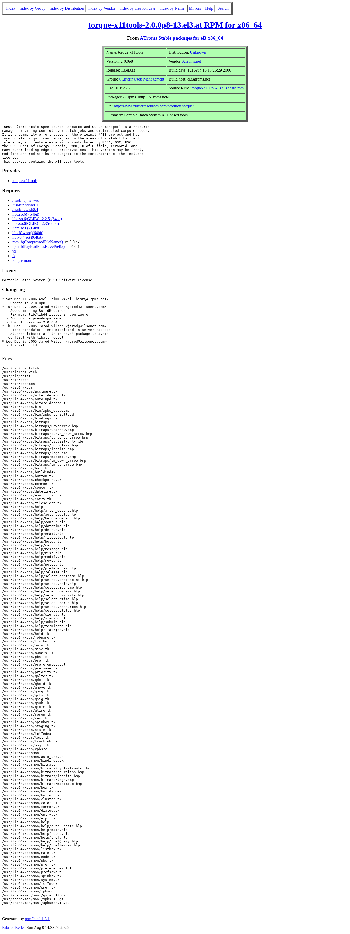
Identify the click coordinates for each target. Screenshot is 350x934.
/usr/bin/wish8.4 (25, 209)
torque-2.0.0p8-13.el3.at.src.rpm (218, 88)
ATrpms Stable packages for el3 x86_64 (181, 38)
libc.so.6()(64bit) (25, 214)
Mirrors (195, 8)
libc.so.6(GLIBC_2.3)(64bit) (35, 223)
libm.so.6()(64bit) (26, 228)
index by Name (172, 8)
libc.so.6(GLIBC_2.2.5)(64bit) (37, 219)
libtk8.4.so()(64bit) (27, 237)
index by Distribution (67, 8)
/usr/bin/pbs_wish (26, 200)
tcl (14, 251)
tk (13, 256)
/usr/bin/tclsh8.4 (25, 205)
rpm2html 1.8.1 (37, 919)
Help (209, 8)
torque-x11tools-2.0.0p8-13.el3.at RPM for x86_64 (175, 24)
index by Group (32, 8)
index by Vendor (101, 8)
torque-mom (22, 260)
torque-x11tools (24, 180)
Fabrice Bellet (13, 927)
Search (223, 8)
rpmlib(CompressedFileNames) (37, 242)
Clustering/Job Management (141, 79)
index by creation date (137, 8)
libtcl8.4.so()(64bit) (27, 232)
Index (10, 8)
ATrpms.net (191, 61)
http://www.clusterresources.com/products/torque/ (154, 106)
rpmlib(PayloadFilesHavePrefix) (38, 246)
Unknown (198, 52)
